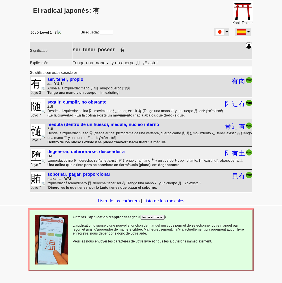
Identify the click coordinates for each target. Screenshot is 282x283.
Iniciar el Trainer (152, 217)
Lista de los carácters (119, 200)
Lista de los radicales (163, 200)
